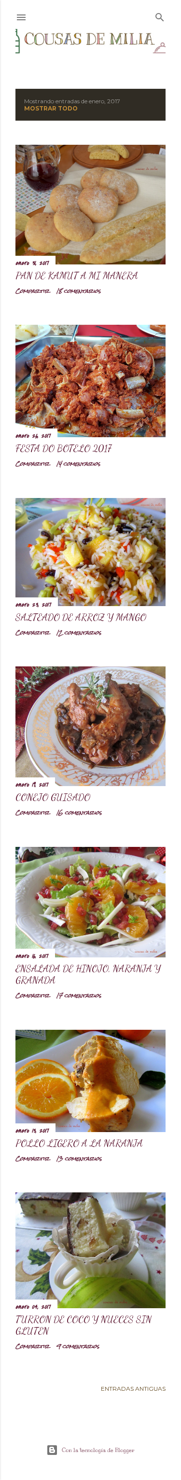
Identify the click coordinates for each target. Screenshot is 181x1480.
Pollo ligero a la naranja (79, 1143)
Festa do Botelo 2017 (63, 448)
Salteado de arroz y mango (80, 617)
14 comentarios (78, 464)
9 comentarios (77, 1346)
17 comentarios (78, 995)
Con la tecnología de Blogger (98, 1450)
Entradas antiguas (133, 1388)
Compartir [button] (32, 291)
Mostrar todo (51, 108)
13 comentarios (79, 1158)
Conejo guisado (52, 797)
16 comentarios (79, 812)
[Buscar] (160, 15)
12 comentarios (78, 632)
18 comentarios (78, 291)
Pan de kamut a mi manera (76, 275)
